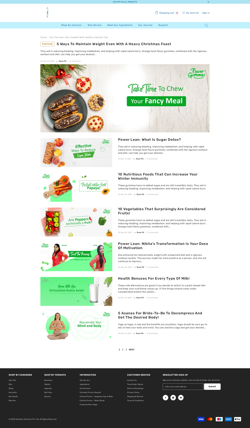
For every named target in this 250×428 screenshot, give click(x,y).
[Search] (206, 25)
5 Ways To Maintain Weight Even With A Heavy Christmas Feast (106, 44)
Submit (212, 386)
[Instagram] (173, 397)
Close (208, 2)
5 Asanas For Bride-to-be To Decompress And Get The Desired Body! (160, 315)
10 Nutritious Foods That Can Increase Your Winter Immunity (157, 176)
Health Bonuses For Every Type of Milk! (154, 278)
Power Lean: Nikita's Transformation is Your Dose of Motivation (163, 246)
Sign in (206, 13)
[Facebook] (165, 397)
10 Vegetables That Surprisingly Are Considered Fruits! (162, 211)
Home (43, 37)
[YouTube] (181, 397)
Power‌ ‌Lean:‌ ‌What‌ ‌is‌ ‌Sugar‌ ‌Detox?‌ (149, 140)
